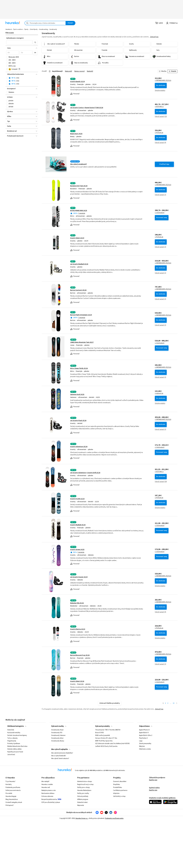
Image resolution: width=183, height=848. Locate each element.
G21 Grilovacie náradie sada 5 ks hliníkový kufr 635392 (112, 744)
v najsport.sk (159, 393)
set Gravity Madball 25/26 (79, 264)
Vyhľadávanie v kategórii (15, 38)
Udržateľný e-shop (119, 796)
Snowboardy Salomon (58, 735)
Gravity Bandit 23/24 (77, 81)
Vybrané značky (57, 726)
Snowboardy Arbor (57, 738)
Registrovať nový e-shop (85, 784)
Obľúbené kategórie (15, 726)
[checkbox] (7, 57)
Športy (26, 29)
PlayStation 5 (143, 738)
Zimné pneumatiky (145, 744)
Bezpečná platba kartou (49, 799)
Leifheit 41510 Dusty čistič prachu (106, 746)
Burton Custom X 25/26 (78, 290)
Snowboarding (43, 29)
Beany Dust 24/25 (76, 134)
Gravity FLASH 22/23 (77, 499)
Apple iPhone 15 (144, 730)
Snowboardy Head (57, 730)
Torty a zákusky (12, 738)
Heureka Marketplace (84, 790)
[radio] (7, 78)
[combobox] (45, 23)
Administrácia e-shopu (84, 781)
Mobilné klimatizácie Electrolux (17, 746)
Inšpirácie (116, 793)
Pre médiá (9, 793)
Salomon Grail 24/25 (77, 394)
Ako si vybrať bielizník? (58, 756)
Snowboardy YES (56, 733)
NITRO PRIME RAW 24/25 (78, 210)
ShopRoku (116, 784)
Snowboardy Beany (57, 741)
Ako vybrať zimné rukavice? (60, 758)
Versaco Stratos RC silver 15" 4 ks (106, 738)
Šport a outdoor (18, 29)
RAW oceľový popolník (102, 735)
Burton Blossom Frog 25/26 (79, 655)
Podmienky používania (13, 787)
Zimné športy (33, 29)
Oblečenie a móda (145, 749)
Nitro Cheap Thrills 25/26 (79, 368)
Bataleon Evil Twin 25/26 (78, 186)
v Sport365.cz (159, 107)
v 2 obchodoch (159, 213)
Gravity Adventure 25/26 (78, 447)
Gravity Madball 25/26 (77, 525)
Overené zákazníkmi (119, 781)
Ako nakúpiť (45, 781)
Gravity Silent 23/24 (77, 238)
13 (173, 703)
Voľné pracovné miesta (13, 790)
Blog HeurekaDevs (12, 799)
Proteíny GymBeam (13, 744)
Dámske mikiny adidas (14, 749)
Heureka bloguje (11, 796)
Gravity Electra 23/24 (77, 629)
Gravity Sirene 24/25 (77, 549)
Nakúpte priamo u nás (48, 790)
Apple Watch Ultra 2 (145, 735)
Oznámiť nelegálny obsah (14, 802)
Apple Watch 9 (143, 733)
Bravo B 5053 (99, 733)
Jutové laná (11, 755)
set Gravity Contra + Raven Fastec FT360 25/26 (86, 108)
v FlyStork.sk (159, 133)
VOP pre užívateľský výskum (50, 802)
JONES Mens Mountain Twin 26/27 (82, 342)
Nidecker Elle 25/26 (77, 603)
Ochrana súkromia (47, 796)
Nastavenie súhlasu (47, 793)
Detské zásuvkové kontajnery (17, 735)
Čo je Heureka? (10, 781)
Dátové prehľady (82, 796)
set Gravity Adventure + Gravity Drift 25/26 (85, 473)
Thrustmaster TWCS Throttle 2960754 (107, 730)
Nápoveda (80, 805)
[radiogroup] (21, 81)
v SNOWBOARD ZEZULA (163, 81)
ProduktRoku (117, 787)
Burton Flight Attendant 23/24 (81, 315)
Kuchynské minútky (13, 733)
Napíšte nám (153, 780)
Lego (140, 741)
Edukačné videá (82, 802)
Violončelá (10, 730)
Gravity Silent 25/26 (77, 681)
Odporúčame (144, 726)
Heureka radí (45, 787)
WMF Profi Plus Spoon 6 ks (104, 741)
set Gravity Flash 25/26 (78, 420)
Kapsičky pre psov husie (15, 752)
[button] (19, 42)
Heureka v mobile (47, 784)
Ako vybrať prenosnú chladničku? (62, 753)
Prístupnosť (9, 805)
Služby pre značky (83, 793)
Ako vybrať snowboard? (78, 164)
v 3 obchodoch (159, 447)
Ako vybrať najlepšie (59, 749)
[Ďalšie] (176, 703)
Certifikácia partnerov (120, 790)
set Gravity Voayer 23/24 (78, 577)
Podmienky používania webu (114, 818)
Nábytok (142, 746)
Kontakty (9, 784)
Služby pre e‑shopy (83, 787)
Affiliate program (82, 799)
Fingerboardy (11, 741)
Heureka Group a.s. (81, 818)
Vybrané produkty (102, 726)
